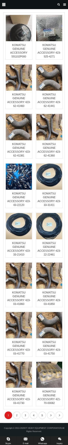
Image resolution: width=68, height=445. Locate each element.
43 (59, 415)
